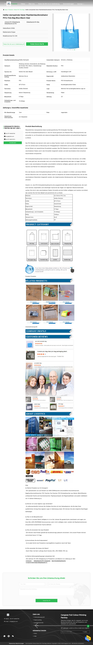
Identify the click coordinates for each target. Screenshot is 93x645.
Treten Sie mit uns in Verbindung (49, 4)
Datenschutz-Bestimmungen (16, 643)
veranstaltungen (68, 4)
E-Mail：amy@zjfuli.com (11, 621)
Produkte (14, 4)
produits (10, 9)
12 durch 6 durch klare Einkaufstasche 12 (36, 562)
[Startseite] (8, 614)
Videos (23, 4)
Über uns (32, 4)
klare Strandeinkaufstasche (59, 561)
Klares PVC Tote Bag (19, 9)
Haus (6, 4)
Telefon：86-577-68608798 (12, 618)
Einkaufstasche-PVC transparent (42, 561)
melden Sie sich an (86, 631)
